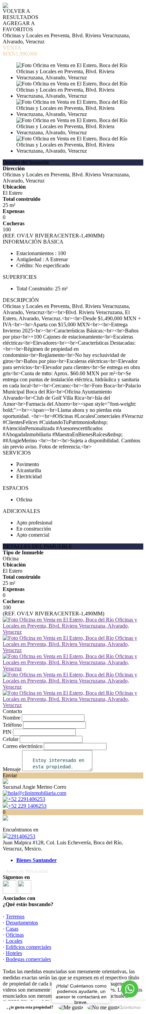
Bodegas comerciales (28, 959)
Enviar (10, 775)
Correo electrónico (22, 746)
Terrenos (15, 916)
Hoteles (14, 953)
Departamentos (22, 922)
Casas (12, 929)
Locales (14, 941)
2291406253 (21, 836)
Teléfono (12, 725)
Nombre (11, 718)
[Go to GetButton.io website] (130, 1007)
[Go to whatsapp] (129, 988)
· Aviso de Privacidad (25, 871)
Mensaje (12, 769)
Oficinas (15, 935)
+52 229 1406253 (27, 806)
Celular (10, 739)
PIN (7, 732)
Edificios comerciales (28, 947)
